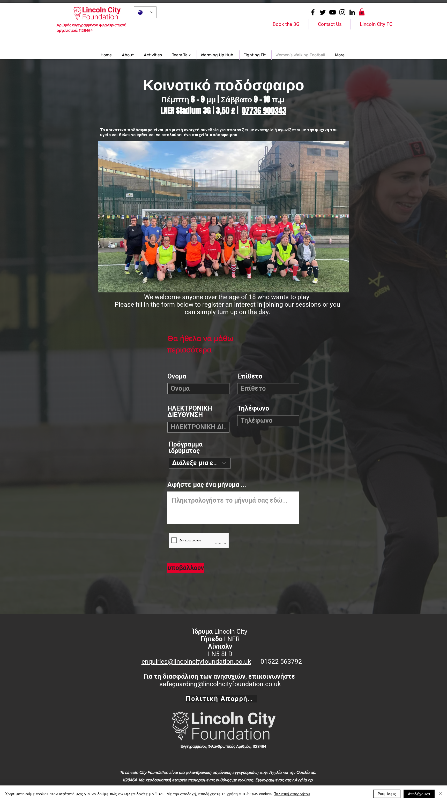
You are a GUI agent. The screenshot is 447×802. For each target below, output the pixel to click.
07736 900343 (264, 110)
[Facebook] (313, 12)
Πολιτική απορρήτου (292, 793)
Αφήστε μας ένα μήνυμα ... (206, 484)
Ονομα (176, 376)
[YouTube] (333, 12)
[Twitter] (323, 12)
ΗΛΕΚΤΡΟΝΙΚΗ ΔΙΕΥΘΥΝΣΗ (189, 411)
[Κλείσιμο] (441, 794)
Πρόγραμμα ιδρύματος (186, 447)
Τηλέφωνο (253, 408)
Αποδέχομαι (419, 793)
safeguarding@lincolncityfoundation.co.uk (220, 684)
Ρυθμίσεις (387, 793)
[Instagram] (342, 12)
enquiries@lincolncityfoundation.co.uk (196, 661)
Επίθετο (249, 376)
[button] (362, 11)
